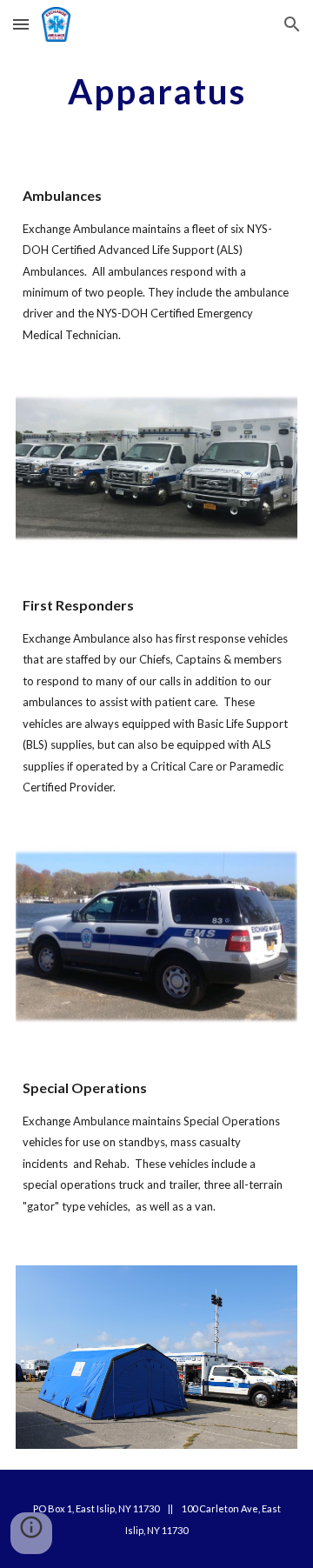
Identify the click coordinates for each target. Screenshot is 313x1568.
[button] (21, 24)
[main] (156, 91)
